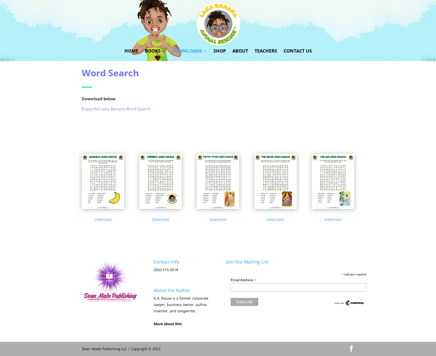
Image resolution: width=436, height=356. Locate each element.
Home (131, 51)
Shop (219, 51)
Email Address (243, 280)
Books (152, 51)
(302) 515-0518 (166, 269)
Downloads (187, 51)
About (240, 51)
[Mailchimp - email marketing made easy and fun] (349, 305)
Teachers (266, 51)
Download (103, 219)
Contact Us (298, 51)
